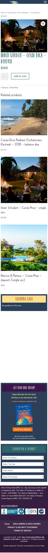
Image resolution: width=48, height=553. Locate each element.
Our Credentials (38, 339)
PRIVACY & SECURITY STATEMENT (23, 527)
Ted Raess (20, 546)
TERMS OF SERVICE (22, 531)
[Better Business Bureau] (13, 514)
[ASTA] (31, 514)
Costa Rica (11, 13)
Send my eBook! (22, 429)
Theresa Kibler (39, 546)
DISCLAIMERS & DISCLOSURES (26, 524)
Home (3, 13)
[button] (43, 23)
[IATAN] (42, 514)
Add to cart (20, 76)
